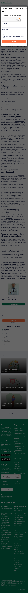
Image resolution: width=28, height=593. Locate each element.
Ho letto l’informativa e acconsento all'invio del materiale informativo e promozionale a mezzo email (14, 36)
